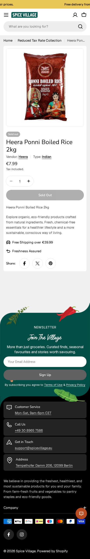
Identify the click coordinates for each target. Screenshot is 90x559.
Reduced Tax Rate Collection (40, 40)
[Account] (75, 15)
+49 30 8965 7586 (29, 430)
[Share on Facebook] (24, 263)
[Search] (80, 26)
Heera (23, 157)
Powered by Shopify (52, 551)
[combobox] (45, 26)
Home (7, 40)
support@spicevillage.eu (33, 448)
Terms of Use (53, 384)
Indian (46, 157)
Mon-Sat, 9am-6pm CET (33, 413)
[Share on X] (37, 263)
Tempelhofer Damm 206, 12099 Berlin (44, 465)
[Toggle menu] (6, 15)
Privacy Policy (75, 384)
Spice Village (26, 551)
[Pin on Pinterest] (50, 263)
